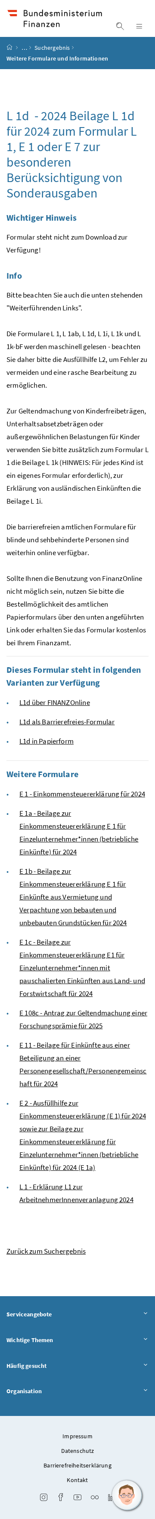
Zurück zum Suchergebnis (46, 1251)
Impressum (77, 1436)
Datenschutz (77, 1451)
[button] (127, 1495)
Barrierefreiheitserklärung (77, 1465)
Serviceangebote (29, 1314)
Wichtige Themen (29, 1340)
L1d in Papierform (46, 741)
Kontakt (77, 1480)
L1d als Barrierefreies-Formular (67, 721)
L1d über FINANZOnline (54, 702)
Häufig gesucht (26, 1366)
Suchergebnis (52, 48)
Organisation (24, 1391)
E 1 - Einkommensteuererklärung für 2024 (82, 794)
